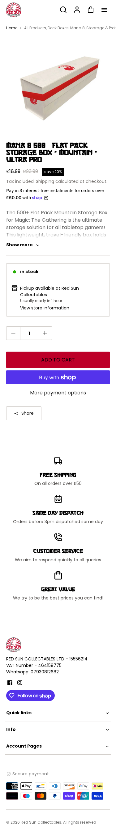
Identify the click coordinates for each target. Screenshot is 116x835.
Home (11, 27)
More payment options (58, 392)
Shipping (45, 181)
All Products (35, 27)
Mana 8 (77, 27)
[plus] (45, 333)
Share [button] (27, 413)
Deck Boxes (58, 27)
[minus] (13, 333)
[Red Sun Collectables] (45, 644)
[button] (58, 713)
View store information (44, 308)
